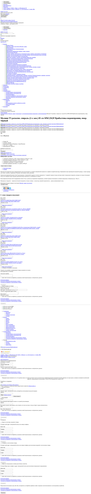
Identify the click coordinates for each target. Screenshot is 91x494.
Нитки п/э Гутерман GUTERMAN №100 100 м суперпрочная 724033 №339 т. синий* (20, 228)
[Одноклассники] (6, 188)
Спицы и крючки (10, 329)
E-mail (2, 388)
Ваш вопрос (3, 293)
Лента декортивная (10, 325)
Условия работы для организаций (13, 334)
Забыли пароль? (7, 394)
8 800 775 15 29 (4, 11)
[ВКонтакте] (4, 188)
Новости (8, 313)
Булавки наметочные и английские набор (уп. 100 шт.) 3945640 (15, 210)
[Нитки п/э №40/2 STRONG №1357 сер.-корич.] (12, 261)
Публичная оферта (5, 280)
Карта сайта (8, 344)
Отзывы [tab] (5, 169)
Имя (1, 406)
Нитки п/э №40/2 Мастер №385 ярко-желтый (11, 245)
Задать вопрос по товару (6, 165)
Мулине (7, 322)
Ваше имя (3, 287)
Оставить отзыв (4, 184)
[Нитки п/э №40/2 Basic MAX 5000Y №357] (11, 200)
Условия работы (6, 331)
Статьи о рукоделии (10, 314)
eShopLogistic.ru (32, 386)
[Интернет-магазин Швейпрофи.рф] (9, 347)
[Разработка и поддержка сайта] (9, 384)
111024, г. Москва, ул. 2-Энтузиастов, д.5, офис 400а (19, 9)
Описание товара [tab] (7, 168)
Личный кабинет (7, 3)
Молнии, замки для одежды (26, 183)
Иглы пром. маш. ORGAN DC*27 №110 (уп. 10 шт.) (12, 254)
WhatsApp (5, 6)
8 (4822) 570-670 (11, 20)
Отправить (3, 284)
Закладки (5, 4)
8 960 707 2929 (4, 20)
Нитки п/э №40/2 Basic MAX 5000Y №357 (10, 201)
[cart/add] (1, 205)
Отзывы (8, 316)
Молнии (8, 319)
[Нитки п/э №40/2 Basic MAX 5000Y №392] (11, 235)
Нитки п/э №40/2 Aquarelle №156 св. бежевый (11, 218)
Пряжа (7, 318)
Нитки (7, 320)
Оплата (7, 342)
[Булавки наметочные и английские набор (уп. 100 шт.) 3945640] (15, 208)
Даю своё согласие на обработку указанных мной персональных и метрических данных (22, 277)
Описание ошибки (5, 273)
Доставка (8, 343)
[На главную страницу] (9, 21)
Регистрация (6, 1)
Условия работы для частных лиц (13, 335)
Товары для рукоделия (11, 330)
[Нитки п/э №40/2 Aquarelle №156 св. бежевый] (11, 217)
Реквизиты (8, 332)
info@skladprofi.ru (7, 5)
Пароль (2, 392)
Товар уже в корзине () (6, 152)
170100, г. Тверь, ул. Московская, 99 (15, 8)
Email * (2, 398)
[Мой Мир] (8, 188)
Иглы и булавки (9, 324)
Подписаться (3, 375)
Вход (2, 394)
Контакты (8, 312)
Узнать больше (4, 112)
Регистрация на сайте (11, 341)
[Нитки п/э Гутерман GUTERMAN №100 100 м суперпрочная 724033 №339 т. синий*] (20, 227)
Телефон (2, 429)
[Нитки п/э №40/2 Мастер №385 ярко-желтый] (11, 244)
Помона (7, 13)
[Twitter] (10, 188)
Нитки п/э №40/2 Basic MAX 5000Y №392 (10, 237)
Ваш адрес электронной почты (8, 289)
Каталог (5, 317)
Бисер (7, 323)
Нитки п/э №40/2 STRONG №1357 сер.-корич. (11, 262)
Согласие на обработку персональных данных (11, 282)
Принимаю (3, 492)
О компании (6, 311)
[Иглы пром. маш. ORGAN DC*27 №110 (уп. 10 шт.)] (13, 253)
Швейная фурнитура (10, 328)
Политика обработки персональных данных (11, 281)
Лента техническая (10, 326)
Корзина (2, 38)
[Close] (1, 286)
